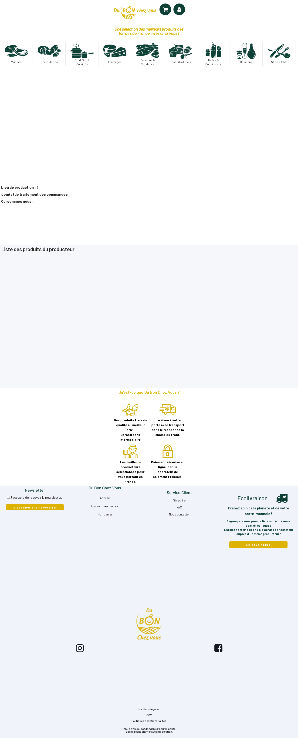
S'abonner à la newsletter (35, 507)
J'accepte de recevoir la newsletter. (36, 497)
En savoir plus (258, 544)
